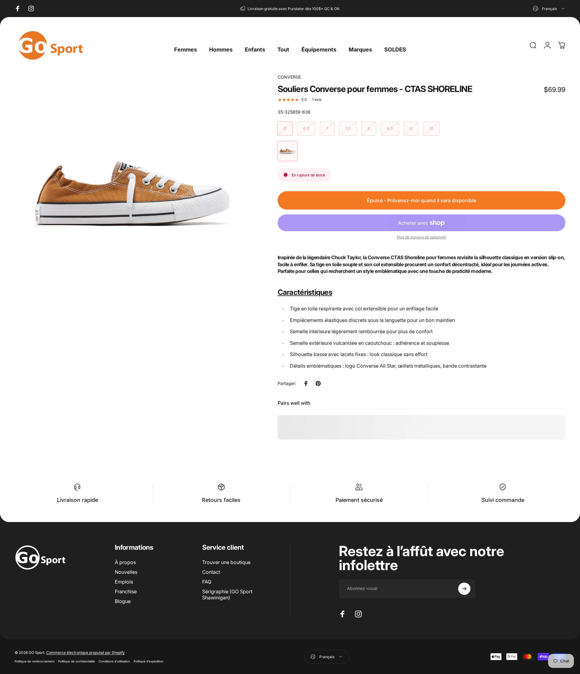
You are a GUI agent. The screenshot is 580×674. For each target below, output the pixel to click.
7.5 (347, 128)
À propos (125, 562)
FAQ (206, 582)
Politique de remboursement (34, 661)
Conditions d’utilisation (114, 661)
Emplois (124, 582)
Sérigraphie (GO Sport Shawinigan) (227, 594)
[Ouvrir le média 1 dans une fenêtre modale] (132, 191)
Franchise (126, 591)
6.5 (306, 128)
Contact (211, 572)
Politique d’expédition (148, 661)
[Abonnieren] (464, 589)
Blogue (123, 601)
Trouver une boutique (226, 562)
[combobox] (549, 8)
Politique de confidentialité (76, 661)
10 (431, 128)
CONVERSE (289, 76)
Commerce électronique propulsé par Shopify (85, 652)
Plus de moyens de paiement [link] (421, 237)
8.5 (390, 128)
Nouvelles (126, 572)
